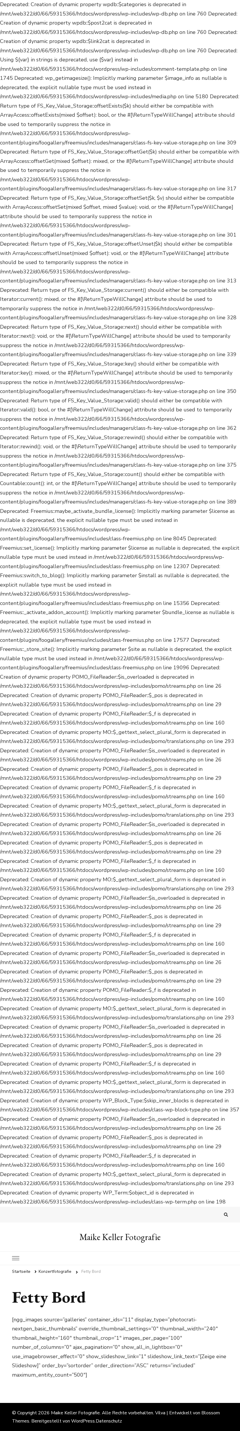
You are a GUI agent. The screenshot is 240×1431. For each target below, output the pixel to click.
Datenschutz (109, 1421)
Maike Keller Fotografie (120, 1237)
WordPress (83, 1421)
